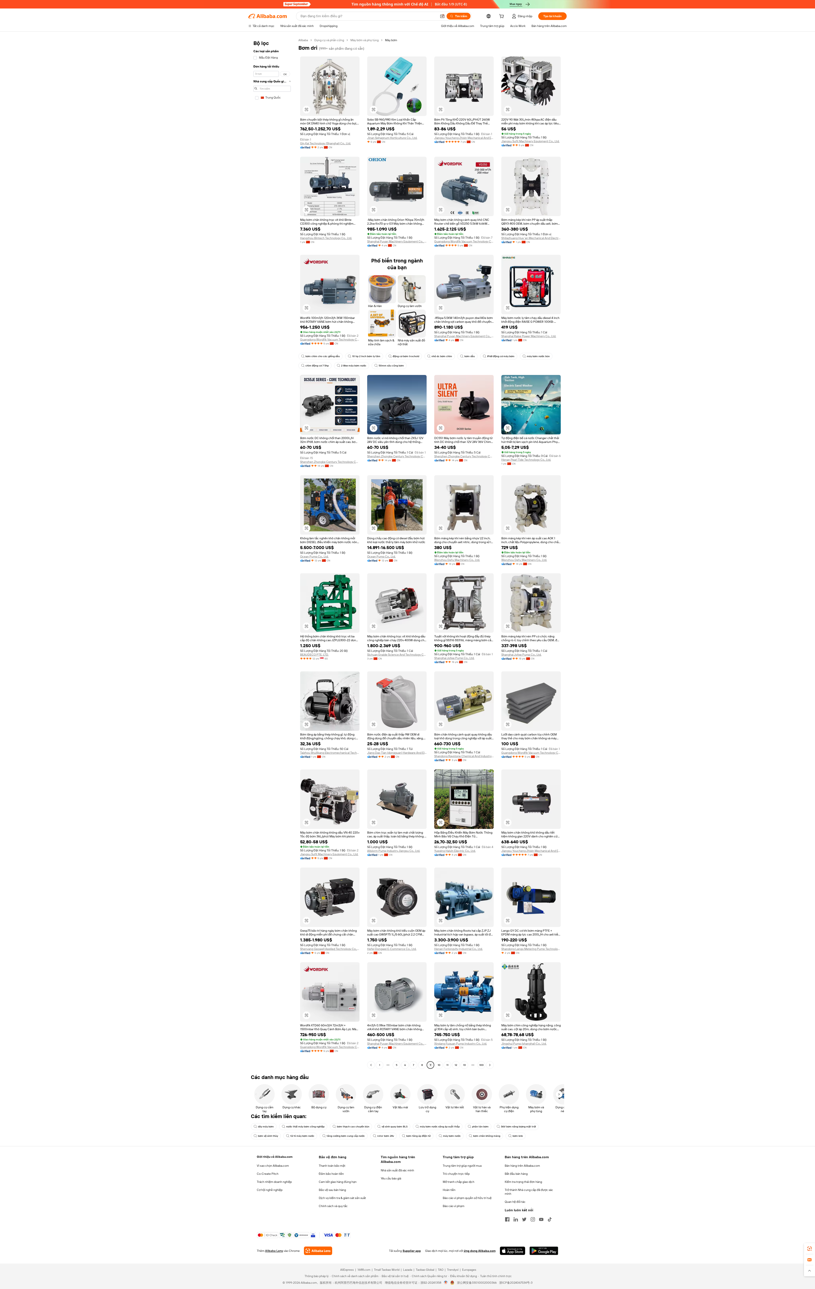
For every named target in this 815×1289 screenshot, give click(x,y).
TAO (440, 1269)
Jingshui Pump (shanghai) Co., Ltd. (524, 1043)
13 (464, 1065)
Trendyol (452, 1269)
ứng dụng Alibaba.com (480, 1250)
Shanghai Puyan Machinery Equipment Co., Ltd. (397, 241)
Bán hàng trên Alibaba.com (522, 1165)
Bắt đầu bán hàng (516, 1173)
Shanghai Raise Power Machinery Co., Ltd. (528, 336)
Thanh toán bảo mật (332, 1165)
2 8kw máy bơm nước (353, 365)
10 (439, 1065)
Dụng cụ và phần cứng (329, 40)
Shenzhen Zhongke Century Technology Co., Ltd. (330, 461)
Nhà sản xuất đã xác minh (397, 1170)
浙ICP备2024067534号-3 (516, 1282)
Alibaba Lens (274, 1250)
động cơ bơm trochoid (406, 356)
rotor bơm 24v (385, 1135)
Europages (469, 1269)
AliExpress (347, 1269)
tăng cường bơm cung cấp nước (346, 1135)
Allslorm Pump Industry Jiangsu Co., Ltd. (393, 850)
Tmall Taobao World (386, 1269)
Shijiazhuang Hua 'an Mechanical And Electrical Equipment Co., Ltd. (531, 238)
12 (456, 1065)
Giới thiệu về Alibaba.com (274, 1156)
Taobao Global (425, 1269)
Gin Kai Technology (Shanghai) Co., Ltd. (325, 143)
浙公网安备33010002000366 (477, 1282)
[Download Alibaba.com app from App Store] (512, 1251)
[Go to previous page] (371, 1065)
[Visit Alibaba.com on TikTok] (549, 1219)
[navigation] (272, 553)
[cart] (502, 16)
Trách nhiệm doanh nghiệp (274, 1181)
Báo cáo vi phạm (453, 1206)
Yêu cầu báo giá (391, 1178)
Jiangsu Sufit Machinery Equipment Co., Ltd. (530, 141)
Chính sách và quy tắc (333, 1206)
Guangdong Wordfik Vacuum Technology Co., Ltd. (464, 241)
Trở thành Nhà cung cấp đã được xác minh (529, 1191)
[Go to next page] (490, 1065)
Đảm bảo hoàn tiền (331, 1173)
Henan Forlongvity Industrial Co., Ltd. (458, 949)
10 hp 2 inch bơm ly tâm (366, 356)
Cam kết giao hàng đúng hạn (338, 1181)
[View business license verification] (446, 1283)
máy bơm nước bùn (538, 356)
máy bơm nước (452, 1135)
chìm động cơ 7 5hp (317, 365)
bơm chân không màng (486, 1135)
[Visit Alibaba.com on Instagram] (532, 1219)
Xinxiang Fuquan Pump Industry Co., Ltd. (460, 1043)
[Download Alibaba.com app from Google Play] (544, 1251)
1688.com (363, 1269)
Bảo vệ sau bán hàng (332, 1190)
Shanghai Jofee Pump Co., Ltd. (454, 658)
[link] (809, 1248)
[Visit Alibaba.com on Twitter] (524, 1219)
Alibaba (303, 40)
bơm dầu (469, 356)
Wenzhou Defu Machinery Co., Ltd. (457, 560)
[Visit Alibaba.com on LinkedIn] (515, 1219)
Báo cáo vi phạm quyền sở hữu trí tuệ (467, 1198)
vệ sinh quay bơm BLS (395, 1126)
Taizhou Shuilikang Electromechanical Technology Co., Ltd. (330, 752)
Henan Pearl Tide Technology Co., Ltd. (526, 459)
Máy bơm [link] (391, 40)
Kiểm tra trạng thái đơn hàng (523, 1181)
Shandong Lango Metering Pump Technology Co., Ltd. (531, 949)
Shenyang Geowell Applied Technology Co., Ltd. (330, 949)
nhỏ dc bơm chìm (441, 356)
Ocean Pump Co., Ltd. (314, 556)
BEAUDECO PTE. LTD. (314, 654)
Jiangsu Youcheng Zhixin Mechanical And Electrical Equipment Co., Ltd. (464, 137)
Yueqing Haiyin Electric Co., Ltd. (455, 850)
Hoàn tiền (449, 1190)
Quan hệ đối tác (515, 1201)
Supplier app (412, 1250)
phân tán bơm (480, 1126)
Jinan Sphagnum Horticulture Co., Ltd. (392, 137)
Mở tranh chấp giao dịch (458, 1181)
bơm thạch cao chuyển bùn (353, 1126)
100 (481, 1065)
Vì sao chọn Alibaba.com (273, 1165)
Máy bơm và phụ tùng (364, 40)
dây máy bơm (266, 1126)
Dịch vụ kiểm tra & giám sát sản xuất (342, 1198)
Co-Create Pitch (267, 1173)
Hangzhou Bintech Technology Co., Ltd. (326, 238)
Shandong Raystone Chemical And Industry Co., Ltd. (464, 756)
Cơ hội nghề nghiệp (269, 1190)
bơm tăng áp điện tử (418, 1135)
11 (447, 1065)
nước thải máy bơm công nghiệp (305, 1126)
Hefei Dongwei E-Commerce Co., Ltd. (391, 949)
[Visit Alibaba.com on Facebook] (507, 1219)
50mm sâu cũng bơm (391, 365)
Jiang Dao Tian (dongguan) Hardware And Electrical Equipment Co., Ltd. (397, 752)
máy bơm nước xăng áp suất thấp (440, 1126)
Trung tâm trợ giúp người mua (462, 1165)
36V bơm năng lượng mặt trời (518, 1126)
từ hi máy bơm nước (302, 1135)
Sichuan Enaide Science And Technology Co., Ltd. (397, 654)
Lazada (407, 1269)
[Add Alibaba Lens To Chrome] (318, 1251)
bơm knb (518, 1135)
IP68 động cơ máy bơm (500, 356)
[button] (442, 16)
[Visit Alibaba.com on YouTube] (541, 1219)
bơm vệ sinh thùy (268, 1135)
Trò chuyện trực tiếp (456, 1173)
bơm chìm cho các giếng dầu (322, 356)
